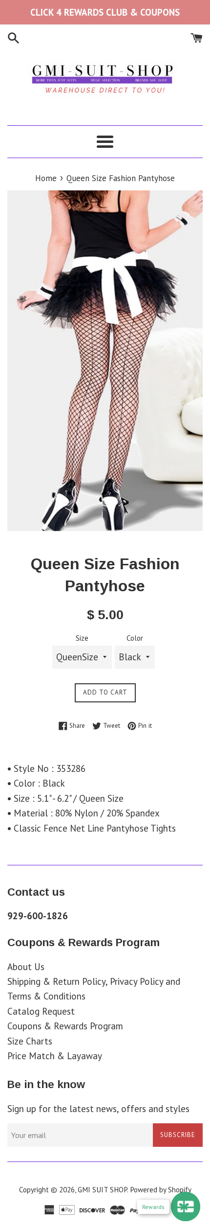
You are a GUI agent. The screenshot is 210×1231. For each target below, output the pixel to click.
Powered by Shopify (160, 1189)
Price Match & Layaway (54, 1056)
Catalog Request (41, 1011)
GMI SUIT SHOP (102, 1189)
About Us (25, 967)
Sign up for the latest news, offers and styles (98, 1109)
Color (134, 638)
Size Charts (29, 1041)
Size (82, 638)
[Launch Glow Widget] (185, 1206)
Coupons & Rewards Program (65, 1026)
